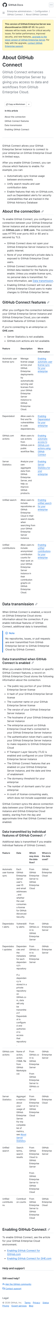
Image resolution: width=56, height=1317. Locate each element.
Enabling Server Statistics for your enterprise (44, 467)
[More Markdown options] (28, 104)
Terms (27, 1302)
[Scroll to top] (49, 1310)
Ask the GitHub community (18, 1284)
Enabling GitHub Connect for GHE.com (29, 1258)
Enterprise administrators (19, 11)
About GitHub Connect (37, 14)
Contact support (13, 1288)
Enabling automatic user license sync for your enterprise (45, 364)
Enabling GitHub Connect (24, 1229)
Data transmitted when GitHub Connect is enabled (24, 661)
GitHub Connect (15, 14)
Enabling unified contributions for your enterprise (44, 551)
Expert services (19, 1305)
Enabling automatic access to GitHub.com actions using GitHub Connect (44, 445)
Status (46, 1302)
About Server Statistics (21, 1137)
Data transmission (43, 280)
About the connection (21, 211)
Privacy (36, 1302)
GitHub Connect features (24, 302)
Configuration (41, 11)
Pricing (5, 1305)
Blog (31, 1305)
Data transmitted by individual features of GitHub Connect (24, 833)
